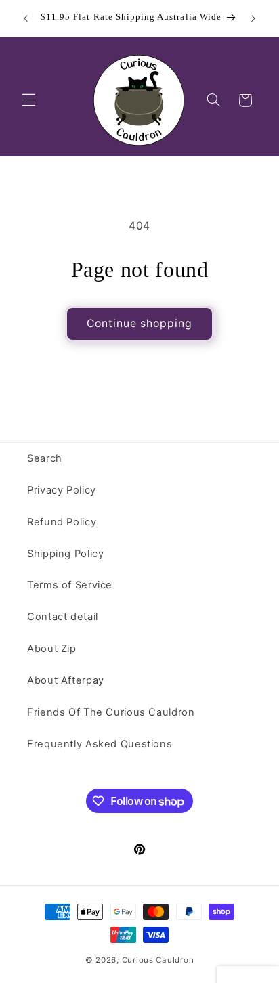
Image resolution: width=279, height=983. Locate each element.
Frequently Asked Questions (99, 744)
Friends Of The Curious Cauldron (111, 712)
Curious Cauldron (158, 960)
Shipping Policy (65, 554)
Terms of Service (69, 585)
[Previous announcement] (26, 18)
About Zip (52, 648)
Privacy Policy (61, 490)
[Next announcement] (253, 18)
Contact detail (62, 617)
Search (44, 458)
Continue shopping (140, 323)
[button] (28, 100)
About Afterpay (65, 680)
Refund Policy (61, 522)
